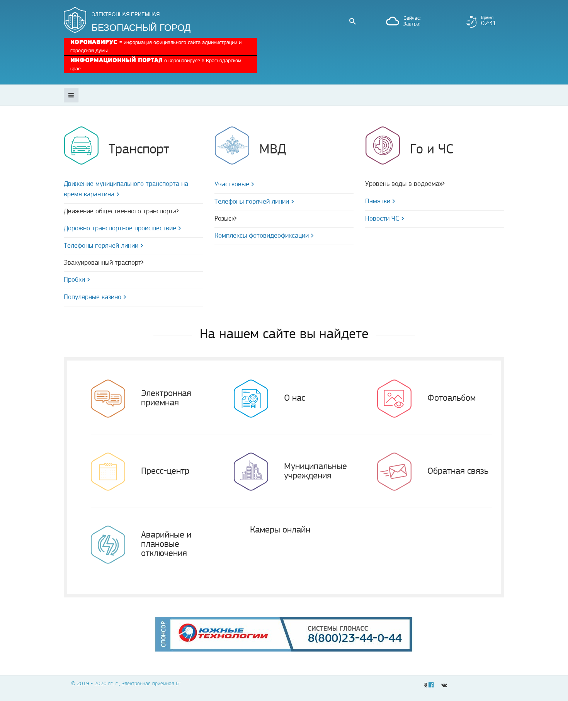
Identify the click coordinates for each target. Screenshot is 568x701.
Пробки (74, 280)
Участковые (231, 184)
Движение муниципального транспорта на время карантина (126, 189)
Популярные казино (92, 297)
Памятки (377, 201)
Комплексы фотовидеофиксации (261, 236)
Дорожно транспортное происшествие (120, 228)
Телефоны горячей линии (101, 246)
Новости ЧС (382, 219)
